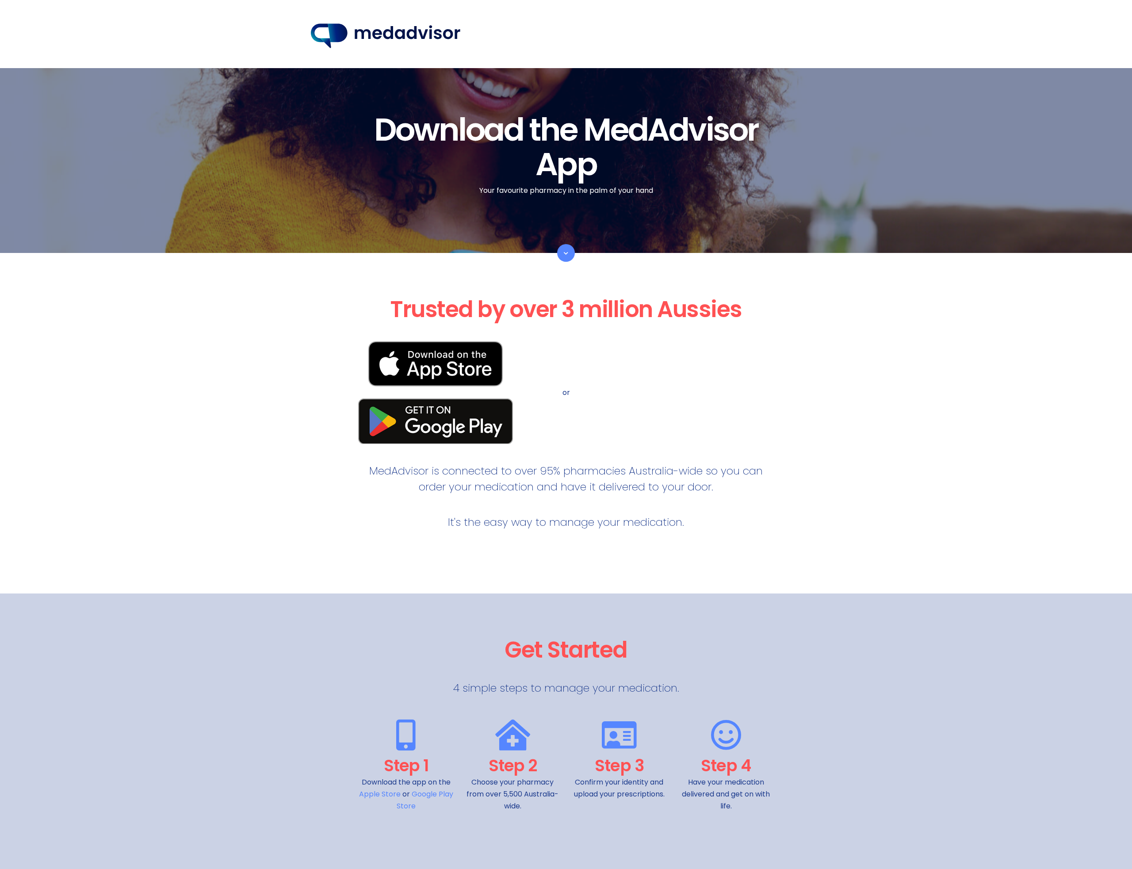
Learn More (437, 806)
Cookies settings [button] (657, 848)
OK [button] (693, 848)
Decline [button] (727, 848)
